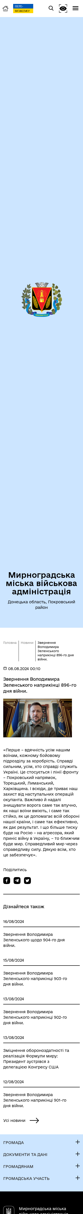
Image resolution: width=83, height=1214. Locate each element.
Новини (27, 643)
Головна (10, 643)
